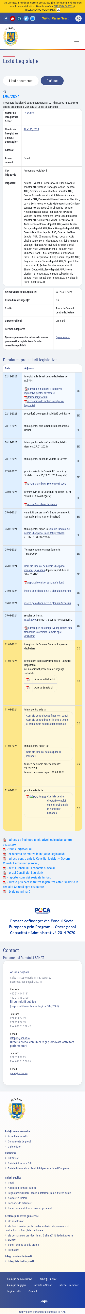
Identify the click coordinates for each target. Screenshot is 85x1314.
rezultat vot (30, 619)
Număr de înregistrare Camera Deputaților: (11, 135)
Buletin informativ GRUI (20, 1163)
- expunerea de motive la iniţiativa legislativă (35, 854)
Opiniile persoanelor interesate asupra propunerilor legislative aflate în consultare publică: (26, 341)
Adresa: (9, 150)
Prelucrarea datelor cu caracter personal (30, 1208)
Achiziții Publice (48, 1279)
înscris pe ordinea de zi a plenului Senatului (47, 590)
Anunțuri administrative (19, 1279)
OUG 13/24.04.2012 (63, 6)
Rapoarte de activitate (20, 1203)
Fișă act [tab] (52, 81)
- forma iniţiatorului (19, 849)
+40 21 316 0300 (19, 997)
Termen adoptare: (15, 329)
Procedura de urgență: (17, 300)
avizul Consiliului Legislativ (42, 504)
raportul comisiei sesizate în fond (45, 582)
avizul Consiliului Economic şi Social (47, 483)
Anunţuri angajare (16, 1285)
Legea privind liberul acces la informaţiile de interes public (39, 1192)
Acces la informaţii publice (22, 1187)
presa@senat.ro (18, 1073)
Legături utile (14, 1291)
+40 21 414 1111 (19, 993)
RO (78, 18)
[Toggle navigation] (76, 41)
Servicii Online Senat (55, 18)
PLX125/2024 (31, 129)
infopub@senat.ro (20, 1038)
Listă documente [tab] (20, 81)
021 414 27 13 (18, 1057)
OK (58, 9)
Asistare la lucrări (17, 1198)
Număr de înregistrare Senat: (11, 117)
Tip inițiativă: (10, 172)
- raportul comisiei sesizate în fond (28, 877)
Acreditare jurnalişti (18, 1136)
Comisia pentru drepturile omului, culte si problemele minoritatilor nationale (57, 805)
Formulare (13, 1249)
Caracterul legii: (14, 320)
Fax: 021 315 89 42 (20, 1026)
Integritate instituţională (21, 1261)
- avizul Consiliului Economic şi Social (30, 868)
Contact (32, 1291)
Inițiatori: (10, 182)
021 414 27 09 (18, 1018)
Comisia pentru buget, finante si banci (47, 715)
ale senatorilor (16, 1221)
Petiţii (11, 1182)
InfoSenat (13, 1158)
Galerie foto (14, 1146)
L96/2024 (11, 96)
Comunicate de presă (19, 1141)
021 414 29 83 (18, 1022)
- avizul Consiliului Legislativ (24, 873)
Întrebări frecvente (69, 1285)
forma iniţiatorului (37, 397)
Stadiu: (9, 308)
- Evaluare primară (18, 891)
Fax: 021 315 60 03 (20, 1061)
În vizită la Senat (43, 1285)
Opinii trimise (63, 337)
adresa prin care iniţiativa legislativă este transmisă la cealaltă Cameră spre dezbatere (48, 632)
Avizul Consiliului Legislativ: (21, 291)
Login (44, 1301)
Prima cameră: (9, 160)
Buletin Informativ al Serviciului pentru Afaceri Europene (38, 1168)
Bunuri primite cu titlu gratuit (23, 1244)
